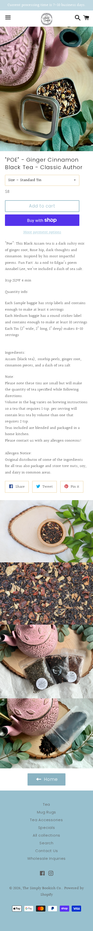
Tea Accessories (46, 819)
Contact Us (46, 850)
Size (11, 180)
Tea (46, 804)
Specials (46, 827)
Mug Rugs (46, 812)
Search (46, 843)
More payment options (42, 232)
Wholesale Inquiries (46, 858)
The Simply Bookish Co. (42, 888)
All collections (46, 835)
